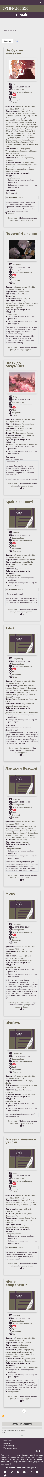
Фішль (8, 129)
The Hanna (17, 924)
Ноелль (28, 117)
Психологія (10, 1216)
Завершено (16, 412)
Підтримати (7, 1441)
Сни (7, 1220)
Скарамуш (33, 126)
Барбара (9, 144)
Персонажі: (11, 111)
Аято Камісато (21, 428)
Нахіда (8, 140)
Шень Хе (28, 122)
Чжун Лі (34, 690)
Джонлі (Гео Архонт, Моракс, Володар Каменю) (21, 114)
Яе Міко (20, 129)
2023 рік (19, 157)
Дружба (20, 1220)
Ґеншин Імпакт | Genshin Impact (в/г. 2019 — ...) (20, 107)
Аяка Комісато (20, 135)
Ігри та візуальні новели (22, 92)
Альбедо (9, 120)
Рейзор (15, 122)
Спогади (13, 1220)
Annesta (16, 532)
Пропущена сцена (25, 564)
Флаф (8, 701)
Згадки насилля (31, 303)
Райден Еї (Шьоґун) (26, 835)
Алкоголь (20, 1218)
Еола (13, 142)
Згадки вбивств (18, 303)
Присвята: (10, 191)
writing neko (17, 1053)
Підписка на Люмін (3, 1416)
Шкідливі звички (12, 171)
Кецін (31, 144)
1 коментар (24, 748)
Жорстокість (11, 164)
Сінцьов (21, 117)
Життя (27, 1218)
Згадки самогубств (24, 164)
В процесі (16, 100)
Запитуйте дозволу (13, 177)
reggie (15, 1173)
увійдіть (13, 220)
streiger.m (16, 396)
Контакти (6, 1443)
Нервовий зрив (18, 1356)
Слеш (15, 415)
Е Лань (21, 122)
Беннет (8, 122)
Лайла (14, 129)
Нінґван (28, 131)
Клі (31, 142)
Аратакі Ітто (30, 137)
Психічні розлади (26, 305)
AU (13, 155)
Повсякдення (21, 433)
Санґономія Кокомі (20, 144)
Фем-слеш (17, 551)
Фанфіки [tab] (7, 41)
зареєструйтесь (27, 220)
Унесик (15, 84)
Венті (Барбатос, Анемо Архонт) (21, 827)
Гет (14, 282)
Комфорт (26, 1349)
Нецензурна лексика (21, 166)
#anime (11, 213)
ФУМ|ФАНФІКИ (15, 8)
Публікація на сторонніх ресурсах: (18, 174)
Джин (24, 133)
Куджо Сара (19, 137)
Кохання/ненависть (22, 1354)
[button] (22, 1436)
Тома (30, 133)
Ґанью (21, 131)
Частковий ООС (18, 437)
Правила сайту (8, 1445)
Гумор (14, 699)
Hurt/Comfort (21, 155)
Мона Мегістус (22, 126)
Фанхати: (10, 106)
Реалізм (30, 433)
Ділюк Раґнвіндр (22, 142)
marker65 (16, 1315)
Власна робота (18, 89)
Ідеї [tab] (16, 41)
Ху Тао (31, 115)
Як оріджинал (30, 1361)
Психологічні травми (14, 169)
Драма (14, 960)
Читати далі (12, 218)
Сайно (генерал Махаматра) (17, 837)
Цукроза (16, 120)
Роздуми (34, 1218)
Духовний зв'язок (23, 568)
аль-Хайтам (13, 124)
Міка (16, 131)
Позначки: (11, 158)
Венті (31, 951)
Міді (14, 97)
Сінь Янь (13, 117)
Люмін (24, 115)
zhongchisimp (18, 658)
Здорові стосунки (23, 298)
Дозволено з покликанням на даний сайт (22, 444)
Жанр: (8, 155)
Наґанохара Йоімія (19, 140)
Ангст (14, 296)
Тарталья (17, 115)
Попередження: (13, 162)
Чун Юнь (32, 1204)
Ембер (18, 133)
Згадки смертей (12, 305)
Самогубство (28, 169)
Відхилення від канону (15, 1361)
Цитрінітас (17, 264)
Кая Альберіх (26, 120)
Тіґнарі (12, 133)
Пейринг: (10, 149)
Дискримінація (28, 162)
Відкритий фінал (28, 1094)
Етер (31, 111)
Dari (3, 1432)
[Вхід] (41, 2)
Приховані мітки (15, 197)
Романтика (10, 566)
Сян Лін (32, 837)
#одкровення (13, 1391)
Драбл (14, 937)
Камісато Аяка (23, 559)
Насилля (9, 166)
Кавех (21, 124)
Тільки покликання (13, 314)
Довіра (19, 1089)
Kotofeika (16, 799)
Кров (35, 164)
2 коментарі (24, 1002)
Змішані (16, 102)
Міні (14, 410)
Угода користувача (10, 1448)
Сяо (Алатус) (22, 111)
